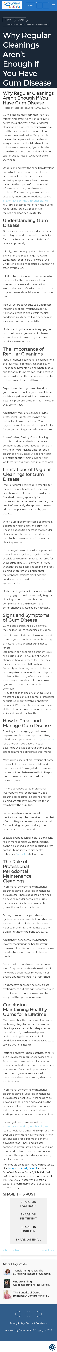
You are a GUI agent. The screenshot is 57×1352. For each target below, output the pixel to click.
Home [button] (8, 19)
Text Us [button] (30, 5)
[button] (12, 5)
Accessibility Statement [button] (18, 1330)
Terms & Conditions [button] (36, 1323)
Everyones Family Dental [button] (22, 1168)
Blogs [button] (21, 19)
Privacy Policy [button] (17, 1323)
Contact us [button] (22, 854)
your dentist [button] (47, 739)
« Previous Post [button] (11, 1250)
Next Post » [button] (48, 1250)
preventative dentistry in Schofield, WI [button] (25, 200)
